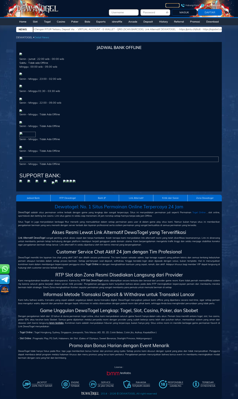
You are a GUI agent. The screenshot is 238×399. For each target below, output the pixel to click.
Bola (87, 21)
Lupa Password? (213, 5)
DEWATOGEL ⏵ (25, 37)
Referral (179, 21)
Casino (61, 21)
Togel (47, 21)
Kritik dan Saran (170, 198)
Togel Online (199, 212)
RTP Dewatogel (67, 198)
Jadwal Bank (33, 198)
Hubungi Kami (192, 5)
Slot (35, 21)
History (163, 21)
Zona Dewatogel (204, 198)
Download (212, 21)
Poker (74, 21)
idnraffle (117, 21)
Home (22, 21)
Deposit (148, 21)
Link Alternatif (136, 198)
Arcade (132, 21)
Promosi (195, 21)
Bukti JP (102, 198)
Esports (101, 21)
